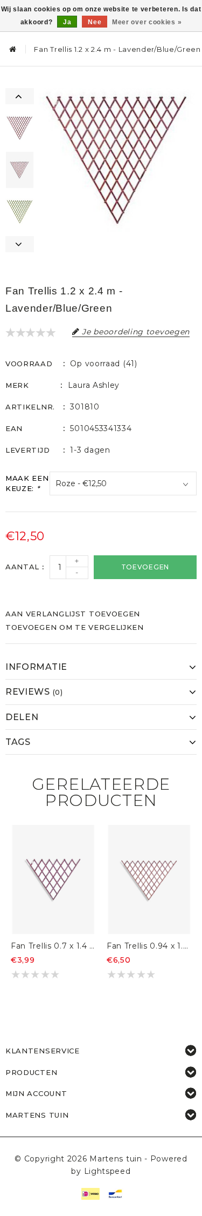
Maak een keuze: (27, 483)
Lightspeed (107, 1171)
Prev (19, 96)
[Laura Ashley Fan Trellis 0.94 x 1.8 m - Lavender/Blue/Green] (149, 879)
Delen (22, 717)
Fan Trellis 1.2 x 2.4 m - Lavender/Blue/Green (117, 49)
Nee (94, 22)
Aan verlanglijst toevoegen (72, 613)
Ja (67, 22)
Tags (18, 742)
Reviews (34, 692)
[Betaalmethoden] (90, 1193)
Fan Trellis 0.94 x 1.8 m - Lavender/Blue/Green (149, 946)
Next (19, 244)
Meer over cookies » (147, 22)
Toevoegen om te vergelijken (74, 627)
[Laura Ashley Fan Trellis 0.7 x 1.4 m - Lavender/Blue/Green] (53, 879)
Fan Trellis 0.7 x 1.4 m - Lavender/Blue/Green (53, 946)
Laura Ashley (94, 385)
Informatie (36, 667)
